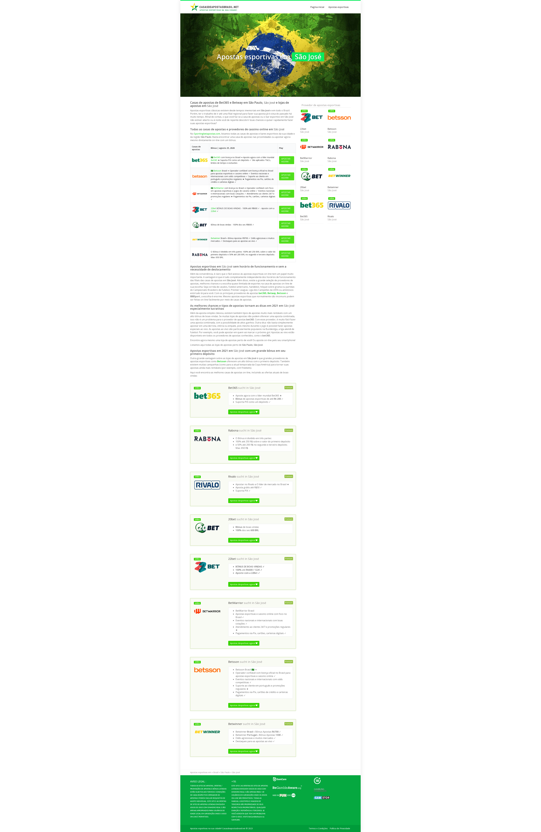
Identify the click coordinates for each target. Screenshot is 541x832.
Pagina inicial (317, 7)
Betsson (217, 170)
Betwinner (215, 238)
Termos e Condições (318, 828)
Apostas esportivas (338, 7)
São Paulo (225, 772)
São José (255, 388)
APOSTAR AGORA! (285, 160)
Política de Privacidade (340, 828)
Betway (272, 293)
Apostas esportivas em (200, 772)
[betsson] (200, 176)
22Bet (213, 211)
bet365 (262, 293)
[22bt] (200, 209)
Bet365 (217, 157)
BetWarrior (219, 188)
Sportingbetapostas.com (207, 133)
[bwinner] (200, 239)
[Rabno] (200, 254)
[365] (200, 160)
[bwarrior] (200, 193)
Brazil (215, 772)
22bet (213, 208)
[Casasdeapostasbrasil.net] (214, 7)
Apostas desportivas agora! (243, 412)
